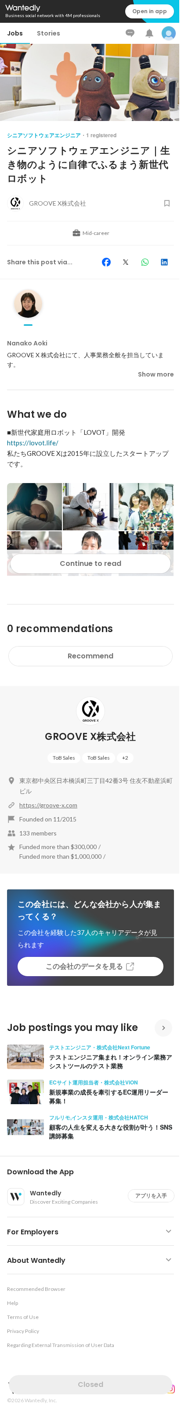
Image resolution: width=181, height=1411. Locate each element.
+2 (125, 757)
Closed (90, 1384)
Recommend (90, 656)
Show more (156, 374)
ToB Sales (64, 757)
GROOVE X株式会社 (90, 736)
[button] (94, 1172)
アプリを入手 (151, 1195)
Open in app (149, 11)
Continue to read (90, 563)
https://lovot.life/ (32, 443)
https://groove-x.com (48, 805)
